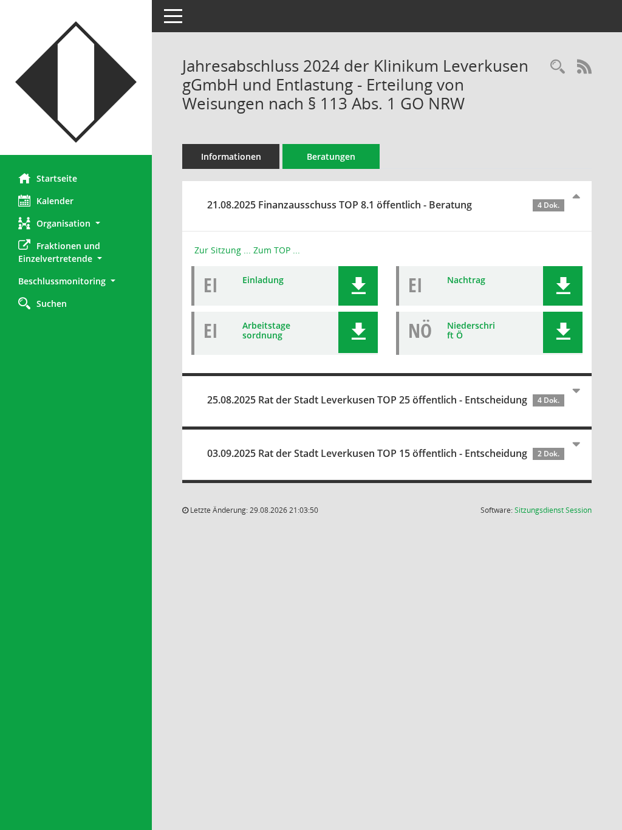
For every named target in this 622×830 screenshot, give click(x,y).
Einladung (263, 280)
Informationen (231, 156)
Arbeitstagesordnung (266, 330)
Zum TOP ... (276, 250)
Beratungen (331, 156)
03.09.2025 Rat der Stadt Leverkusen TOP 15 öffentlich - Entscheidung (383, 453)
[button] (76, 223)
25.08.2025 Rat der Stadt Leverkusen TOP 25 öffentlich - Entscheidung (383, 399)
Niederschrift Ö (471, 330)
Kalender (54, 201)
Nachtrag (466, 280)
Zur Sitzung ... (222, 250)
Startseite (56, 178)
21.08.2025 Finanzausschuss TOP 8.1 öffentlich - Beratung (383, 204)
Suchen (51, 303)
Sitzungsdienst (553, 510)
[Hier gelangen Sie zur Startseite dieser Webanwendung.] (76, 82)
